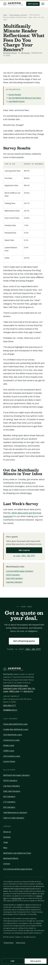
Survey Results (14, 95)
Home (5, 15)
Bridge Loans (8, 745)
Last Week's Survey (16, 101)
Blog (5, 848)
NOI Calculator (9, 796)
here (29, 493)
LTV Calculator (9, 802)
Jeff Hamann (25, 53)
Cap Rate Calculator (14, 582)
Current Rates (9, 761)
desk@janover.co (10, 710)
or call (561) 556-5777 (24, 556)
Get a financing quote (24, 641)
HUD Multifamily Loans (12, 735)
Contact (6, 864)
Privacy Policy (16, 898)
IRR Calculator (9, 807)
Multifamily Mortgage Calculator (16, 775)
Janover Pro (28, 691)
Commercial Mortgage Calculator (19, 571)
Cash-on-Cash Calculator (13, 818)
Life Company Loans (11, 756)
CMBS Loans (14, 691)
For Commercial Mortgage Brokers (17, 869)
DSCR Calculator (13, 575)
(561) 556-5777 (33, 649)
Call (12, 961)
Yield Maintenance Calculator (15, 813)
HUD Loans (22, 688)
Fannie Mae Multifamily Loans (15, 724)
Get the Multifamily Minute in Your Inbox (24, 98)
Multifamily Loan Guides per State (17, 853)
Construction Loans (11, 740)
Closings (6, 837)
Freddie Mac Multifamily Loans (15, 729)
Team (5, 842)
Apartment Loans (10, 688)
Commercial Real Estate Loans (15, 686)
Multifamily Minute (18, 15)
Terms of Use (20, 943)
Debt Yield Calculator (14, 578)
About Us (7, 832)
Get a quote (33, 4)
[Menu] (43, 3)
